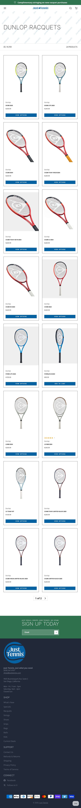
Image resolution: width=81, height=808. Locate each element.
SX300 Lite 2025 (60, 87)
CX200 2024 (21, 154)
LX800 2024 (21, 424)
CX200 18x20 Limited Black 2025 (21, 560)
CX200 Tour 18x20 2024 (60, 154)
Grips (6, 724)
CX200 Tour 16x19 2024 (21, 221)
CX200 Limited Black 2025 (60, 560)
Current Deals (10, 741)
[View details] (15, 653)
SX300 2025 (21, 87)
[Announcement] (40, 2)
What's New (9, 702)
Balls (6, 732)
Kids (5, 737)
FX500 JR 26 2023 (60, 355)
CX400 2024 (60, 288)
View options (21, 115)
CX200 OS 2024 (21, 288)
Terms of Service (11, 769)
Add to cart (60, 384)
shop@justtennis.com (12, 673)
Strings (7, 715)
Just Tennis (43, 803)
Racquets (8, 711)
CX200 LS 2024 (60, 221)
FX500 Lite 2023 (21, 355)
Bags (6, 728)
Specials (7, 706)
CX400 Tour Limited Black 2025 (60, 493)
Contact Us (8, 752)
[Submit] (56, 632)
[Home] (40, 8)
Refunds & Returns (12, 756)
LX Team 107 (21, 493)
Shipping (7, 760)
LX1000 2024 (60, 424)
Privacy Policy (10, 765)
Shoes (6, 719)
